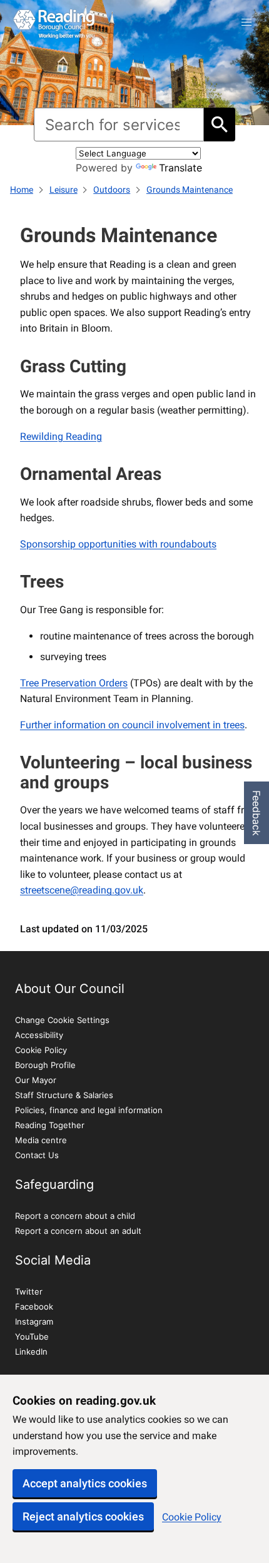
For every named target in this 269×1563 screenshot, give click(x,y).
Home (21, 190)
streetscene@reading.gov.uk (81, 890)
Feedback (256, 813)
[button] (246, 22)
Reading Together (49, 1125)
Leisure (63, 190)
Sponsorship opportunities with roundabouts (118, 544)
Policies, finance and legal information (89, 1110)
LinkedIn (31, 1352)
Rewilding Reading (61, 436)
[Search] (219, 124)
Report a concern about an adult (78, 1231)
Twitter (29, 1291)
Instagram (34, 1321)
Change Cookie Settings (62, 1020)
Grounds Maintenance (189, 190)
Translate (180, 167)
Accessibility (39, 1035)
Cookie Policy (191, 1517)
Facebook (34, 1306)
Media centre (41, 1140)
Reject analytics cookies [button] (83, 1516)
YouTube (32, 1336)
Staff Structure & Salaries (64, 1095)
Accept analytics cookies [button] (85, 1483)
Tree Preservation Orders (74, 683)
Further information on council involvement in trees (132, 725)
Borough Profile (45, 1065)
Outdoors (111, 190)
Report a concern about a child (75, 1216)
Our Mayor (35, 1080)
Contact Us (37, 1155)
